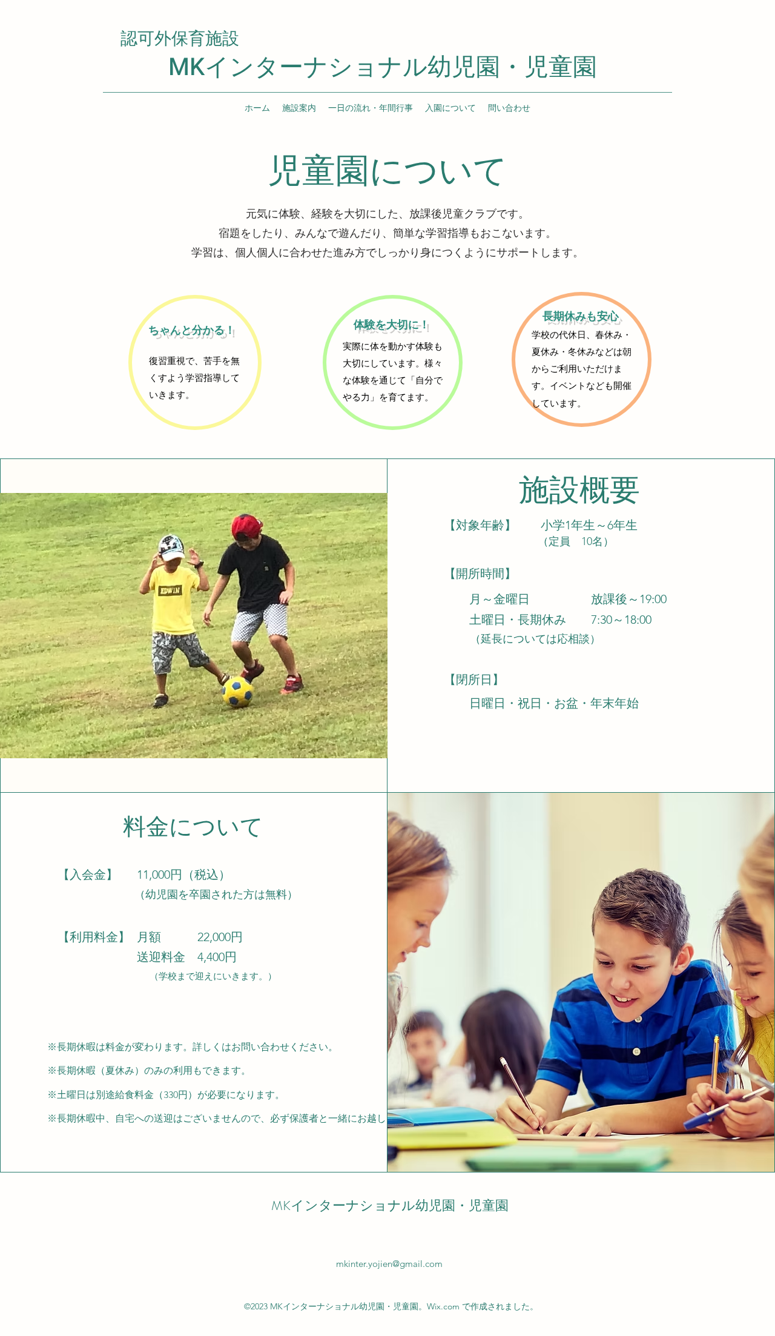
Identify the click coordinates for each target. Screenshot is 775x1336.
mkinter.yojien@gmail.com (389, 1263)
